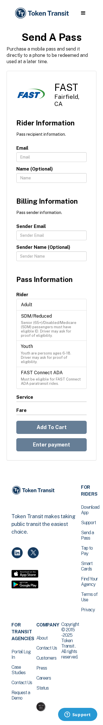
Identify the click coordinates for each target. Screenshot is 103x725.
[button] (83, 13)
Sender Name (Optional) (43, 247)
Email (22, 148)
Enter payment (51, 445)
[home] (41, 13)
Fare (21, 410)
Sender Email (31, 226)
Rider (22, 294)
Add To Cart (52, 427)
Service (24, 397)
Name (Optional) (34, 169)
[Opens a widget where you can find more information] (77, 715)
